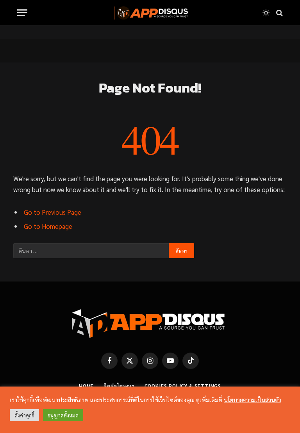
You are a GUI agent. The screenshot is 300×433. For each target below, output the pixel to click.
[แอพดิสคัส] (150, 12)
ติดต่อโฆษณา (119, 386)
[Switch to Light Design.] (266, 12)
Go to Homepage (48, 226)
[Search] (279, 12)
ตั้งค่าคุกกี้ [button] (24, 415)
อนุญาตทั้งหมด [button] (63, 415)
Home (86, 386)
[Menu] (22, 12)
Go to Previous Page (52, 212)
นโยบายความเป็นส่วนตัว (252, 399)
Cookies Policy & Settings (183, 386)
